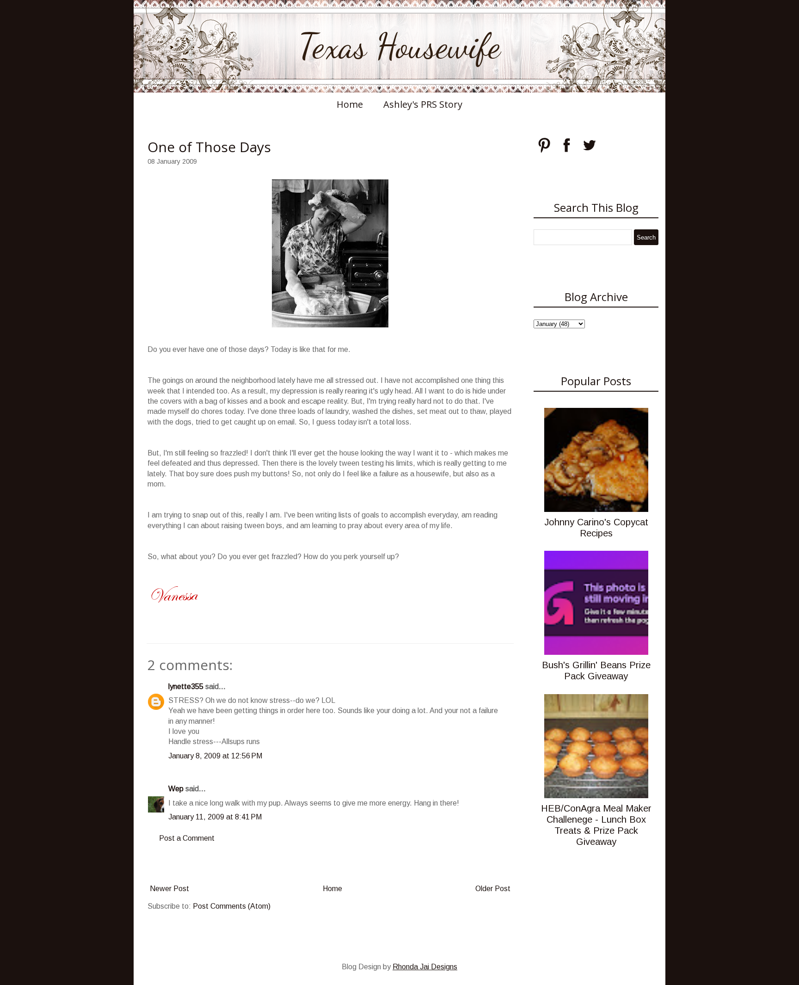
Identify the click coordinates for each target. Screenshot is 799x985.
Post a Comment (187, 838)
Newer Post (169, 889)
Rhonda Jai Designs (425, 967)
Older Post (492, 889)
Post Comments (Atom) (231, 906)
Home (350, 104)
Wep (176, 789)
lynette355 (185, 686)
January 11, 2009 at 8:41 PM (215, 817)
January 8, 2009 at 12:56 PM (215, 756)
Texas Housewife (399, 46)
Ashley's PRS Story (422, 104)
